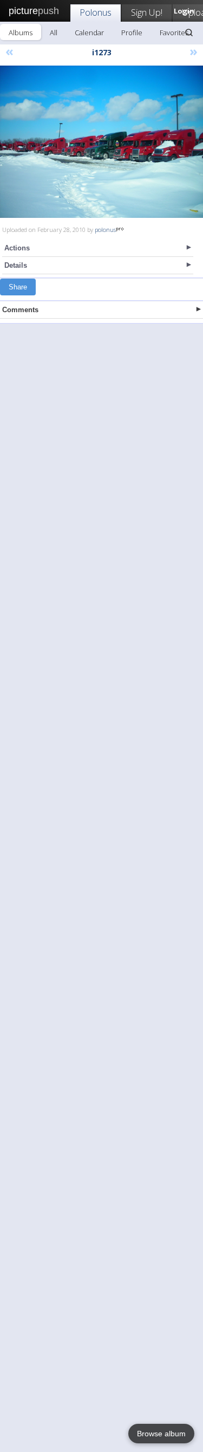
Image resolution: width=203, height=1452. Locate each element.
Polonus (96, 12)
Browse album (161, 1433)
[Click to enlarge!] (101, 142)
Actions (17, 248)
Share (18, 287)
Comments (20, 310)
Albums (20, 32)
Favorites (174, 32)
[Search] (189, 32)
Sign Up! (146, 12)
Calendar (89, 32)
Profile (131, 32)
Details (15, 265)
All (53, 32)
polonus (105, 229)
